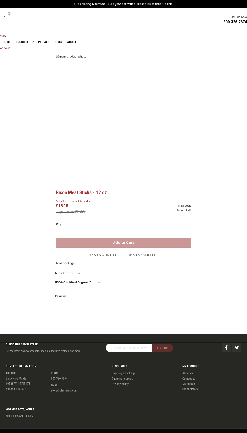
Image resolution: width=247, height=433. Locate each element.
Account (6, 48)
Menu (4, 36)
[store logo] (30, 20)
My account (189, 384)
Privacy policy (120, 384)
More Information (67, 273)
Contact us (188, 378)
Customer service (122, 378)
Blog (58, 42)
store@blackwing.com (64, 390)
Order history (190, 389)
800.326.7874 (235, 21)
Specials (42, 42)
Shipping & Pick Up (123, 373)
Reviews (60, 296)
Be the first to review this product (73, 201)
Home (6, 42)
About (71, 42)
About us (187, 373)
